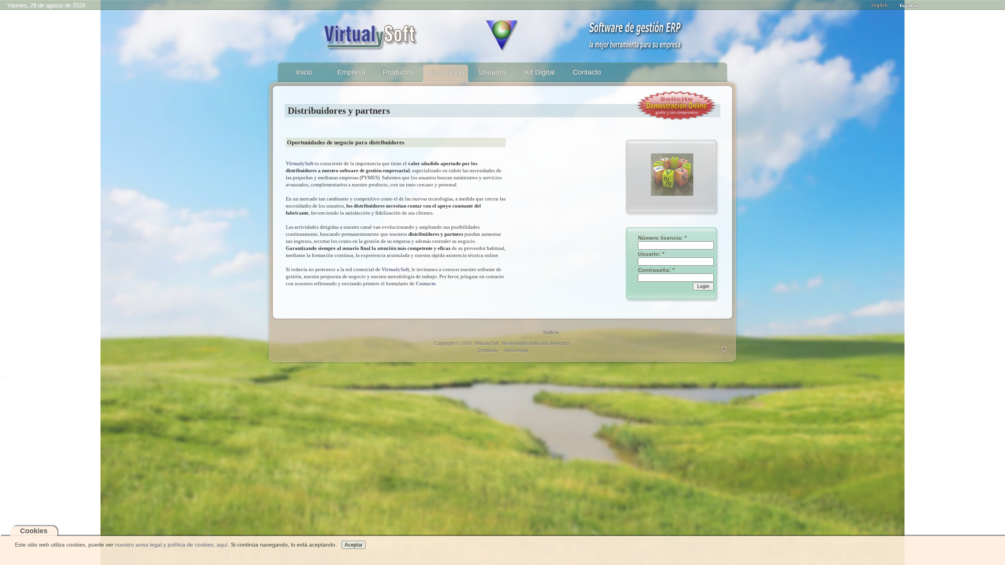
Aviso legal (516, 350)
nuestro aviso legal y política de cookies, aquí (171, 544)
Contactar (487, 350)
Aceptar (353, 545)
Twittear (551, 332)
